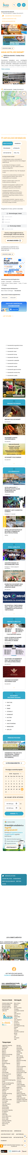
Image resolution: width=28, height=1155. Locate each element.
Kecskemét (9, 13)
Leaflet (25, 105)
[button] (14, 98)
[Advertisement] (14, 330)
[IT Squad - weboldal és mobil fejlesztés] (24, 1151)
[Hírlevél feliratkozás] (1, 1145)
